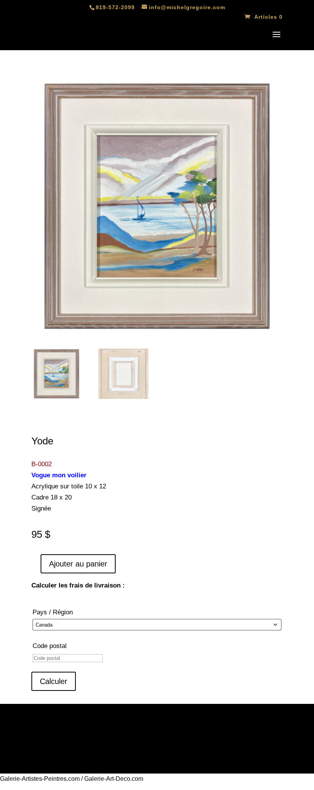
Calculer (53, 681)
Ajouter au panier (78, 564)
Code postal (50, 646)
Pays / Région (53, 612)
